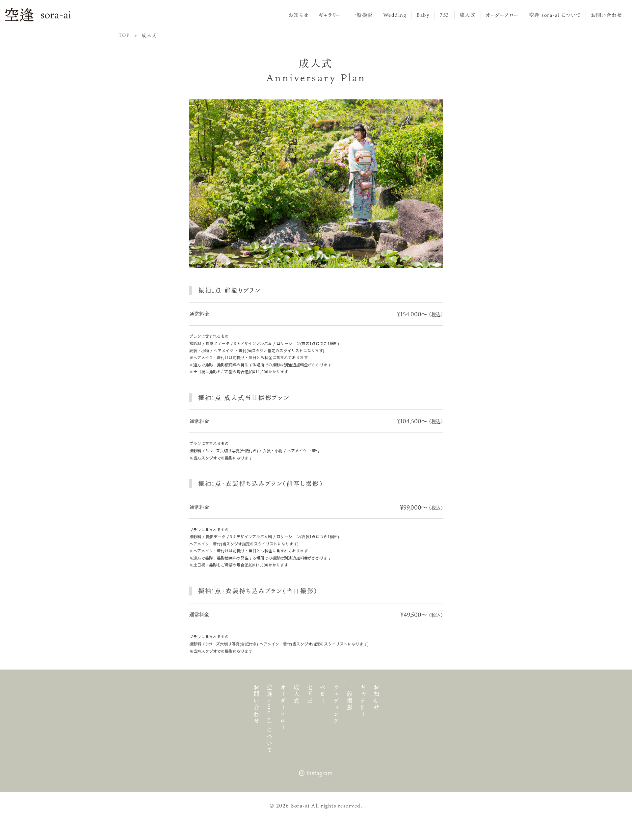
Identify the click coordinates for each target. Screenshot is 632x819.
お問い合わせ (606, 14)
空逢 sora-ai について (555, 14)
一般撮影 (362, 14)
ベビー (323, 694)
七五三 (309, 694)
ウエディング (336, 704)
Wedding (395, 14)
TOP (124, 35)
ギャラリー (330, 14)
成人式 (468, 14)
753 (444, 14)
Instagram (318, 773)
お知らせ (298, 14)
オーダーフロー (502, 14)
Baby (423, 14)
